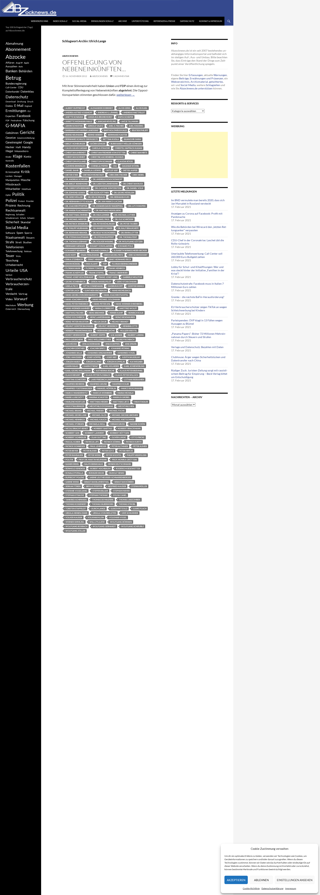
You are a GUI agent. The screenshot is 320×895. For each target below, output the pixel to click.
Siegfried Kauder (117, 486)
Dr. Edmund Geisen (75, 192)
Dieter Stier (71, 175)
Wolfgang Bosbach (76, 526)
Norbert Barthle (103, 428)
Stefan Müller (139, 486)
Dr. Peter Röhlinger (104, 223)
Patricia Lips (92, 442)
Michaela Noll (97, 424)
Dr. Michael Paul (101, 219)
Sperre (28, 232)
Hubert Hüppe (97, 335)
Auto (21, 66)
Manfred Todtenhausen (78, 388)
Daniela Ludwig (92, 170)
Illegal (9, 151)
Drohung (21, 101)
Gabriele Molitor (132, 277)
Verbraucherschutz (19, 279)
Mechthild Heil (126, 406)
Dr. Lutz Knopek (137, 206)
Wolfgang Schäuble (132, 526)
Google (28, 142)
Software (10, 232)
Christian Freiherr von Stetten (108, 152)
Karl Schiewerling (134, 366)
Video (9, 299)
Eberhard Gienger (75, 246)
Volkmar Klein (95, 517)
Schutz (23, 218)
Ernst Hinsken (95, 259)
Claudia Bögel (125, 161)
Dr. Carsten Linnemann (105, 183)
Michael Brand (73, 410)
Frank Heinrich (116, 268)
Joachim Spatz (98, 348)
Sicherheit (12, 222)
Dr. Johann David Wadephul (107, 206)
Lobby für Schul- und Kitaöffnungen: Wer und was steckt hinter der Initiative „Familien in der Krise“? (197, 270)
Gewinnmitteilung (25, 137)
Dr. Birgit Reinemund (76, 183)
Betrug (13, 78)
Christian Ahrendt (75, 152)
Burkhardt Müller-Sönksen (126, 143)
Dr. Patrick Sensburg (76, 223)
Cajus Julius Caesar (76, 148)
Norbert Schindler (75, 437)
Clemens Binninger (75, 166)
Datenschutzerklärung (272, 888)
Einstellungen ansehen (294, 880)
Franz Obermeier (118, 272)
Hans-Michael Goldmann (106, 299)
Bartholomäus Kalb (115, 130)
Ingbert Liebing (135, 335)
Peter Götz (108, 450)
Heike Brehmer (96, 312)
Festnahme (16, 120)
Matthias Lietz (121, 401)
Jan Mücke (71, 344)
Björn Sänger (97, 143)
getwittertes (216, 81)
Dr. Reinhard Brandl (76, 232)
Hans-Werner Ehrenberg (129, 304)
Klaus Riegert (73, 375)
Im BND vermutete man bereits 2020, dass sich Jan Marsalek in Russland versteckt (198, 202)
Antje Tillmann (129, 121)
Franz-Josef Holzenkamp (79, 277)
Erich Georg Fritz (113, 255)
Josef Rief (111, 357)
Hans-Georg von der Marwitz (81, 295)
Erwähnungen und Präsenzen (206, 78)
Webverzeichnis (39, 21)
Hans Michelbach (121, 290)
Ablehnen (261, 880)
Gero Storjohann (126, 281)
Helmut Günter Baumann (79, 326)
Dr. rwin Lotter (129, 232)
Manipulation (12, 180)
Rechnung (23, 205)
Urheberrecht (14, 264)
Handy (26, 147)
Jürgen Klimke (93, 361)
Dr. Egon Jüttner (99, 192)
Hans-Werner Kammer (77, 308)
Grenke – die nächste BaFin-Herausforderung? (197, 297)
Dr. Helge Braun (96, 197)
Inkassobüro (21, 151)
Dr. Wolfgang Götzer (131, 241)
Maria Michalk (125, 393)
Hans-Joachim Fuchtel (116, 295)
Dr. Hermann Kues (119, 197)
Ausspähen (11, 66)
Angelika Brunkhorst (100, 117)
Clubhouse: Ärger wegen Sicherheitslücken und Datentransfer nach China (198, 358)
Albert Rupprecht (75, 108)
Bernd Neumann (74, 134)
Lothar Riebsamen (134, 379)
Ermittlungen (16, 111)
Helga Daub (100, 321)
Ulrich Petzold (119, 508)
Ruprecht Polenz (74, 477)
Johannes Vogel (126, 353)
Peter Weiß (94, 455)
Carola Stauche (101, 148)
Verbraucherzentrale (18, 286)
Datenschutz (187, 21)
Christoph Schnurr (101, 161)
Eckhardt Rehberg (75, 250)
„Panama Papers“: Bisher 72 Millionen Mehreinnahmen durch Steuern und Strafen (198, 335)
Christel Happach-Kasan (128, 148)
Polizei (11, 200)
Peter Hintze (126, 450)
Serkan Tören (73, 486)
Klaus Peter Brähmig (131, 370)
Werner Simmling (74, 522)
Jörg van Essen (73, 357)
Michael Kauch (98, 419)
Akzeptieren (236, 880)
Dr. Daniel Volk (134, 188)
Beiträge (184, 78)
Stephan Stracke (74, 495)
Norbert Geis (72, 433)
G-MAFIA (15, 125)
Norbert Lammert (94, 433)
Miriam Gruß (117, 424)
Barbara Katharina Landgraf (82, 130)
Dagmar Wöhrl (130, 166)
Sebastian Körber (124, 482)
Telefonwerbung (14, 251)
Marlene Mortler (75, 401)
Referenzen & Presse (164, 21)
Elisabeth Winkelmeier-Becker (130, 250)
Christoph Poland (75, 161)
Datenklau (27, 91)
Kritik (25, 171)
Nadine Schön (137, 424)
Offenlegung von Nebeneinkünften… (94, 65)
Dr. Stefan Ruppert (104, 237)
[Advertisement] (199, 155)
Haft (18, 147)
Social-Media (79, 21)
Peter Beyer (71, 450)
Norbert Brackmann (129, 428)
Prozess (11, 205)
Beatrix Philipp (140, 130)
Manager (18, 176)
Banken (11, 71)
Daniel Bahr (72, 170)
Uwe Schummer (129, 513)
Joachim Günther (75, 348)
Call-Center (11, 87)
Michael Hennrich (75, 419)
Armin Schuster (74, 126)
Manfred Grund (98, 384)
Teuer (10, 256)
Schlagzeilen (213, 85)
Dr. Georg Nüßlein (124, 192)
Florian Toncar (94, 268)
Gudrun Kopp (115, 286)
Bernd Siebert (95, 134)
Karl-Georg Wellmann (78, 370)
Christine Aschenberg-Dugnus (107, 157)
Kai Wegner (136, 361)
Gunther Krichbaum (95, 290)
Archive (122, 21)
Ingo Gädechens (74, 339)
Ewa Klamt (92, 264)
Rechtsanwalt (16, 210)
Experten (10, 116)
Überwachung (23, 309)
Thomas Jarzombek (129, 499)
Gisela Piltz (71, 286)
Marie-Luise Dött (74, 397)
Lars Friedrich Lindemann (105, 379)
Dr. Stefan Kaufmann (77, 237)
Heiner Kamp (116, 312)
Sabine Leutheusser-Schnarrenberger (110, 477)
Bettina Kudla (111, 139)
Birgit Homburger (75, 143)
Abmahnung (14, 43)
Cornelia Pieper (99, 166)
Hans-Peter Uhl (102, 304)
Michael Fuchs (117, 410)
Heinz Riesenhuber (125, 317)
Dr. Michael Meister (75, 219)
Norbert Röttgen (119, 433)
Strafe (10, 242)
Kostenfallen (18, 165)
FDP (105, 264)
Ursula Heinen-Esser (76, 513)
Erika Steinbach (74, 259)
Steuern (30, 237)
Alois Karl (141, 108)
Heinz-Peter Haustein (77, 321)
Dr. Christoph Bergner (77, 188)
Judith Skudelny (131, 357)
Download (11, 101)
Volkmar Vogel (118, 517)
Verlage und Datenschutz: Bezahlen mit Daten (197, 347)
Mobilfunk (26, 189)
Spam (19, 232)
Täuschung (12, 260)
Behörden (25, 71)
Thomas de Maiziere (103, 499)
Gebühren (12, 132)
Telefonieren (15, 247)
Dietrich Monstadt (93, 175)
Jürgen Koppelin (116, 361)
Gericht (27, 132)
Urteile (12, 270)
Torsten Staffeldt (75, 508)
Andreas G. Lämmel (108, 112)
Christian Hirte (139, 152)
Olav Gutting (98, 437)
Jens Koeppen (112, 344)
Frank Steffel (96, 272)
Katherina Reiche (105, 370)
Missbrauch (13, 184)
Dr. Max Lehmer (101, 215)
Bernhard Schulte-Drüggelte (81, 139)
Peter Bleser (90, 450)
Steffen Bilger (100, 490)
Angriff (19, 62)
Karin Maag (71, 366)
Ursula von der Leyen (104, 513)
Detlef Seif (112, 170)
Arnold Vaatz (95, 126)
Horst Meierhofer (75, 335)
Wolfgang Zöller (75, 531)
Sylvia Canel (120, 495)
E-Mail (18, 106)
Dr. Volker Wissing (103, 241)
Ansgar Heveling (107, 121)
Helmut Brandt (120, 321)
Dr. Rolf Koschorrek (104, 232)
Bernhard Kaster (117, 134)
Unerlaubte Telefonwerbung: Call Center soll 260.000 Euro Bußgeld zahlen (196, 255)
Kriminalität (13, 172)
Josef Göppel (94, 357)
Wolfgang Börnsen (121, 522)
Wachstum (11, 305)
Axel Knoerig (136, 126)
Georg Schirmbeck (75, 281)
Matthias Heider (99, 401)
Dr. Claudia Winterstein (108, 188)
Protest (21, 201)
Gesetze (11, 137)
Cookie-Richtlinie (251, 888)
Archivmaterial (199, 81)
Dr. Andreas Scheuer (76, 179)
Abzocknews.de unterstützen (196, 88)
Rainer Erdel (72, 464)
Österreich (11, 309)
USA (24, 270)
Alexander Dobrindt (101, 108)
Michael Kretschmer (123, 419)
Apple (26, 63)
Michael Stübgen (74, 424)
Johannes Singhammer (99, 353)
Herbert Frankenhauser (78, 330)
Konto (27, 156)
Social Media (17, 227)
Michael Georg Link (76, 415)
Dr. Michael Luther (124, 215)
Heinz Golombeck (75, 317)
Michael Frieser (95, 410)
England (28, 106)
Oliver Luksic (118, 437)
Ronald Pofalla (74, 473)
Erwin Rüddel (72, 264)
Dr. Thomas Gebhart (76, 241)
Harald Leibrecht (104, 308)
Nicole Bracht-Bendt (76, 428)
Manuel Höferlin (106, 388)
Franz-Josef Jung (108, 277)
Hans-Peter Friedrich (76, 304)
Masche (25, 180)
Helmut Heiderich (107, 326)
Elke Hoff (70, 255)
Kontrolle (10, 160)
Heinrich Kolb (135, 312)
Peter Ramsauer (74, 455)
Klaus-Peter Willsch (126, 375)
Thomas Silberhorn (102, 504)
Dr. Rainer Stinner (102, 228)
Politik (69, 459)
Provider (30, 201)
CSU (115, 166)
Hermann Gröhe (106, 330)
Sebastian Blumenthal (96, 482)
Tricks (18, 256)
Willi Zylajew (97, 522)
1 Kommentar (121, 76)
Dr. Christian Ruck (133, 183)
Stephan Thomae (98, 495)
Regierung (10, 214)
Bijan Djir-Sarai (132, 139)
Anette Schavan (74, 117)
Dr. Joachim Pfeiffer (76, 206)
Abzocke (16, 56)
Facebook (24, 116)
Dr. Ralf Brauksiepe (128, 228)
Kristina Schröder (75, 379)
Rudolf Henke (116, 473)
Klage (17, 156)
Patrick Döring (112, 442)
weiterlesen (125, 94)
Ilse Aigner (116, 335)
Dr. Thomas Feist (128, 237)
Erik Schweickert (138, 255)
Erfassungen (196, 75)
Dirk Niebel (138, 175)
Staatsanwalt (15, 237)
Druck (30, 101)
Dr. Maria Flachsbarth (77, 210)
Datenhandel (12, 91)
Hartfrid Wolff (128, 308)
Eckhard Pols (125, 246)
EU (29, 111)
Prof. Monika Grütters (124, 459)
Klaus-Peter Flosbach (98, 375)
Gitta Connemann (93, 286)
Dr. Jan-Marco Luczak (110, 201)
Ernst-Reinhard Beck (120, 259)
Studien (27, 242)
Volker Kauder (73, 517)
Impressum (290, 888)
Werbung (25, 304)
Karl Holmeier (111, 366)
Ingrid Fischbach (125, 339)
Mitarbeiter (13, 188)
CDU (20, 87)
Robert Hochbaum (100, 468)
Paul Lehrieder (98, 446)
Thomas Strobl (127, 504)
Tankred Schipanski (76, 499)
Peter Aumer (140, 446)
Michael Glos (99, 415)
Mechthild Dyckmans (101, 406)
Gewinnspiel (14, 142)
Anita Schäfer (125, 117)
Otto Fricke (137, 437)
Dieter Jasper (130, 170)
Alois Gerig (124, 108)
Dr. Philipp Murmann (76, 228)
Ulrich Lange (98, 508)
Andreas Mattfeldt (134, 112)
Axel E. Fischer (116, 126)
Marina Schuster (98, 397)
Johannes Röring (120, 348)
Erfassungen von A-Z (102, 21)
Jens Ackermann (91, 344)
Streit (18, 242)
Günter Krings (136, 286)
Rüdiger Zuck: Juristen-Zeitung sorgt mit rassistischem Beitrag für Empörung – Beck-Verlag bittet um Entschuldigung (199, 374)
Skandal (26, 222)
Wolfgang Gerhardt (104, 526)
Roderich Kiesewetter (128, 468)
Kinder (8, 157)
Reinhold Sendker (75, 468)
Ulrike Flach (139, 508)
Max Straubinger (74, 406)
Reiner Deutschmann (119, 464)
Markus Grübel (121, 397)
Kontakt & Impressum (210, 21)
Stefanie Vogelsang (76, 490)
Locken (9, 176)
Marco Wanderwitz (76, 393)
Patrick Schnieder (75, 446)
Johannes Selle (73, 353)
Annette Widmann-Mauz (78, 121)
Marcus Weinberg (102, 393)
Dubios (9, 105)
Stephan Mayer (121, 490)
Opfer (8, 195)
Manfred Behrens (74, 384)
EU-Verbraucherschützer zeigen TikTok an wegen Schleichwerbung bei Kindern (199, 308)
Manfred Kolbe (120, 384)
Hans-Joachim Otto (76, 299)
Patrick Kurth (133, 442)
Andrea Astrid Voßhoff (78, 112)
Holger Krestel (128, 330)
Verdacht (11, 293)
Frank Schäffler (74, 272)
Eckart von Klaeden (101, 246)
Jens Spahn (130, 344)
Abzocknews (70, 56)
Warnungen (220, 75)
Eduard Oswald (100, 250)
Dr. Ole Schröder (124, 219)
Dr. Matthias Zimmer (76, 215)
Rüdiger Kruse (96, 473)
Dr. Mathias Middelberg (108, 210)
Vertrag (23, 293)
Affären (10, 62)
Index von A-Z (60, 21)
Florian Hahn (72, 268)
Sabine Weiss (72, 482)
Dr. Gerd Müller (74, 197)
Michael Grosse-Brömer (125, 415)
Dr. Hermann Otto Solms (79, 201)
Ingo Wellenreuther (99, 339)
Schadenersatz (12, 218)
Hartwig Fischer (74, 312)
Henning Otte (130, 326)
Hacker (10, 147)
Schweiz (30, 218)
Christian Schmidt (75, 157)
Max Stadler (141, 401)
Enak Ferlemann (90, 255)
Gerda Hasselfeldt (101, 281)
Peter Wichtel (113, 455)
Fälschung (28, 120)
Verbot (9, 274)
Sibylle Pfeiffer (94, 486)
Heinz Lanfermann (100, 317)
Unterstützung (140, 21)
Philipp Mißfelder (136, 455)
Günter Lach (72, 290)
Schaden (20, 214)
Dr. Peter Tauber (129, 223)
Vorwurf (20, 298)
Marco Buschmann (131, 388)
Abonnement (18, 49)
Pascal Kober (72, 442)
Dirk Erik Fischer (118, 175)
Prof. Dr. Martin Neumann (93, 459)
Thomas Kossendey (75, 504)
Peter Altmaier (119, 446)
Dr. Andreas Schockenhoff (107, 179)
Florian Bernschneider (124, 264)
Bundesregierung (16, 83)
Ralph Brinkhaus (93, 464)
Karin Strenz (91, 366)
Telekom (27, 251)
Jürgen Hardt (73, 361)
